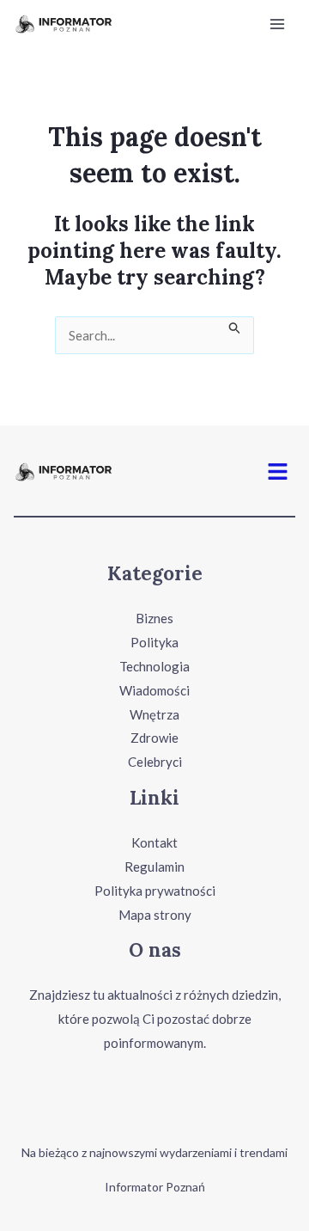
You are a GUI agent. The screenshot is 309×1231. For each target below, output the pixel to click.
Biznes (154, 618)
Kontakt (154, 842)
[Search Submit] (235, 325)
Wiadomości (154, 690)
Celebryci (155, 761)
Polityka (154, 642)
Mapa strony (154, 914)
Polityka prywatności (154, 890)
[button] (278, 470)
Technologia (154, 666)
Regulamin (154, 866)
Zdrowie (154, 737)
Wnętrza (154, 714)
